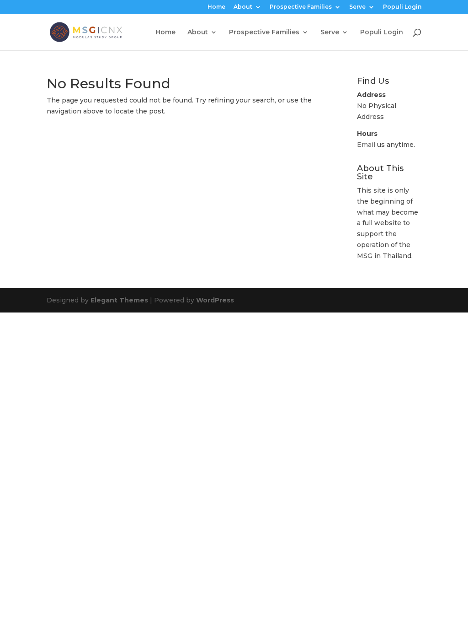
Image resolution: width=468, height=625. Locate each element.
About (243, 7)
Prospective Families (301, 7)
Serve (357, 7)
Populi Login (402, 7)
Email (366, 144)
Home (216, 7)
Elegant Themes (119, 300)
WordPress (215, 300)
